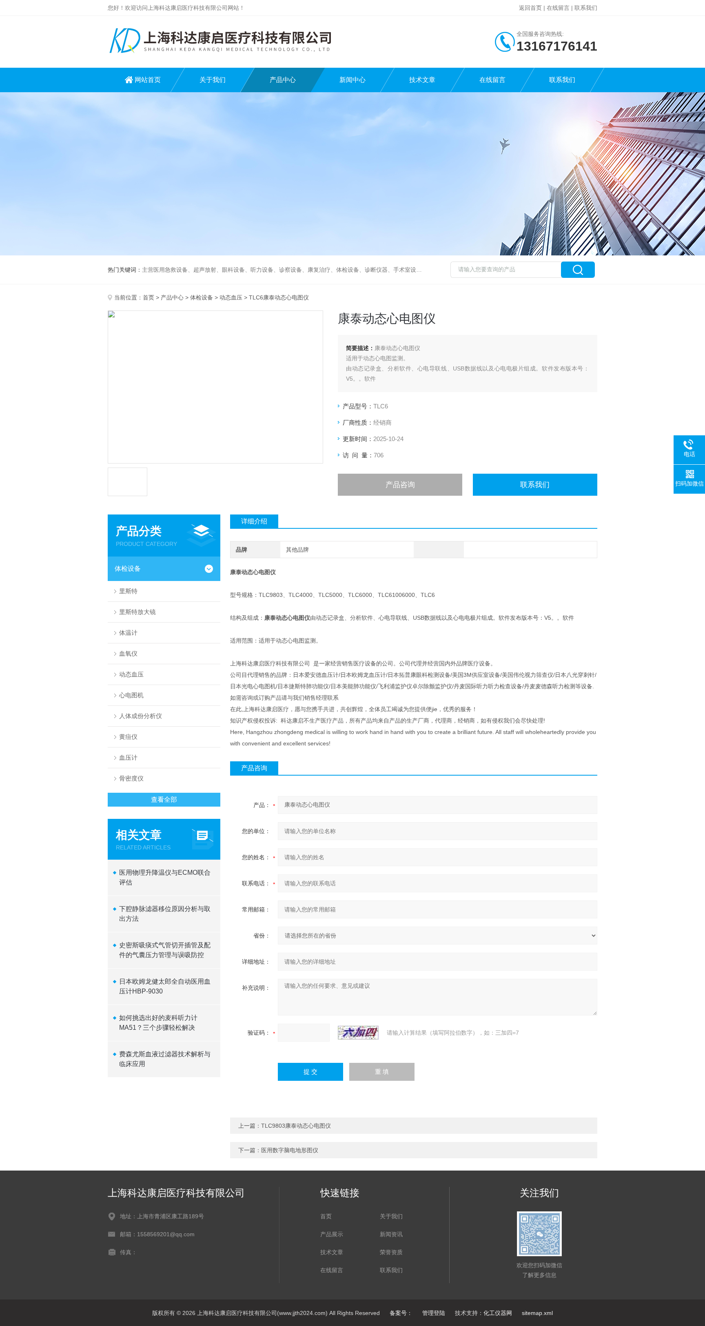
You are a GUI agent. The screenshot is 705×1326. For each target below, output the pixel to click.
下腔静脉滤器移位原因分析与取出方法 (165, 913)
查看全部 (164, 799)
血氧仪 (128, 653)
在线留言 (558, 7)
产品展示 (331, 1234)
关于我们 (213, 79)
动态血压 (230, 297)
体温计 (128, 632)
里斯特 (128, 591)
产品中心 (283, 79)
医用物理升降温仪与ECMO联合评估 (165, 877)
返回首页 (530, 7)
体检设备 (201, 297)
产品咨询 (400, 485)
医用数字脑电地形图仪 (289, 1150)
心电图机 (131, 695)
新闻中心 (352, 79)
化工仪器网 (497, 1313)
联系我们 (585, 7)
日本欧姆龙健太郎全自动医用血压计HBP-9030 (165, 986)
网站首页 (148, 79)
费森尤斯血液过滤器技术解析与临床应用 (165, 1059)
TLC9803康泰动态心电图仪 (296, 1125)
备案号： (401, 1313)
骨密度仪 (131, 778)
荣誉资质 (391, 1252)
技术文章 (422, 79)
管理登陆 (433, 1313)
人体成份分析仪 (140, 715)
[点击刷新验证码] (358, 1033)
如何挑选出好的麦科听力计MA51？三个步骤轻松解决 (158, 1022)
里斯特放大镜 (137, 611)
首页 (148, 297)
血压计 (128, 757)
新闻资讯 (391, 1234)
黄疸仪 (128, 736)
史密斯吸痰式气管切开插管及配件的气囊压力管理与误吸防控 (165, 950)
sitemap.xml (537, 1313)
